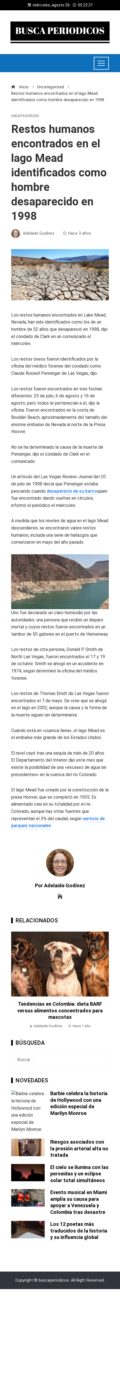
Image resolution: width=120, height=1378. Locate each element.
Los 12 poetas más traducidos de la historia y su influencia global (78, 1230)
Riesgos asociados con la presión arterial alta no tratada (79, 1148)
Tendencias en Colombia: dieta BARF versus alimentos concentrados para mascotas (60, 1010)
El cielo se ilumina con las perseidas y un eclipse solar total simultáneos (79, 1173)
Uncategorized (25, 116)
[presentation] (16, 980)
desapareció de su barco (72, 491)
